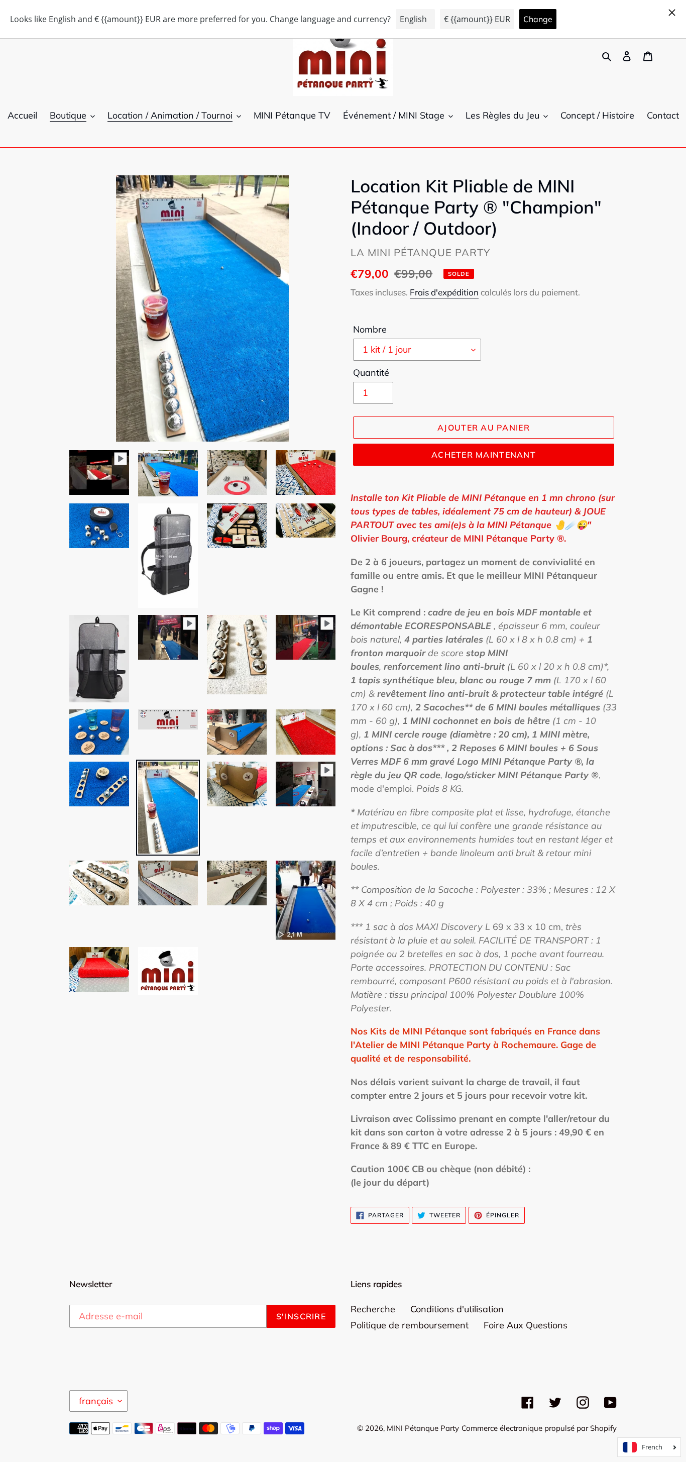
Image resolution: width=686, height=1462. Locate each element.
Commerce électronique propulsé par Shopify (539, 1428)
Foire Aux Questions (525, 1325)
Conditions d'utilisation (457, 1309)
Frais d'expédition (444, 292)
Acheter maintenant (483, 455)
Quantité (371, 372)
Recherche (373, 1309)
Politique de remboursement (410, 1325)
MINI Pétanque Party (423, 1428)
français (96, 1401)
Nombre (370, 329)
